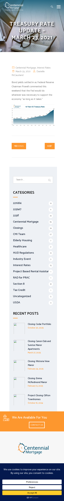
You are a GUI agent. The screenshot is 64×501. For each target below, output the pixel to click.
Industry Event (22, 259)
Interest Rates (44, 68)
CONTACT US (37, 425)
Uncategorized (22, 296)
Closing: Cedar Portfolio (39, 324)
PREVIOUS (19, 146)
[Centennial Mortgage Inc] (14, 6)
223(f (16, 215)
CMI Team (19, 234)
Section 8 (19, 284)
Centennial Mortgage (26, 68)
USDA (16, 302)
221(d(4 (17, 203)
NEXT (49, 146)
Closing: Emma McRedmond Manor (37, 380)
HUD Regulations (23, 252)
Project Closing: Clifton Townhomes (39, 397)
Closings (18, 228)
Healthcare (20, 246)
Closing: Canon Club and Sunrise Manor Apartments (39, 345)
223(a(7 (17, 209)
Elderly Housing (22, 240)
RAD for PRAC (21, 277)
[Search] (51, 7)
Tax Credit (19, 290)
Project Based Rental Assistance (32, 271)
